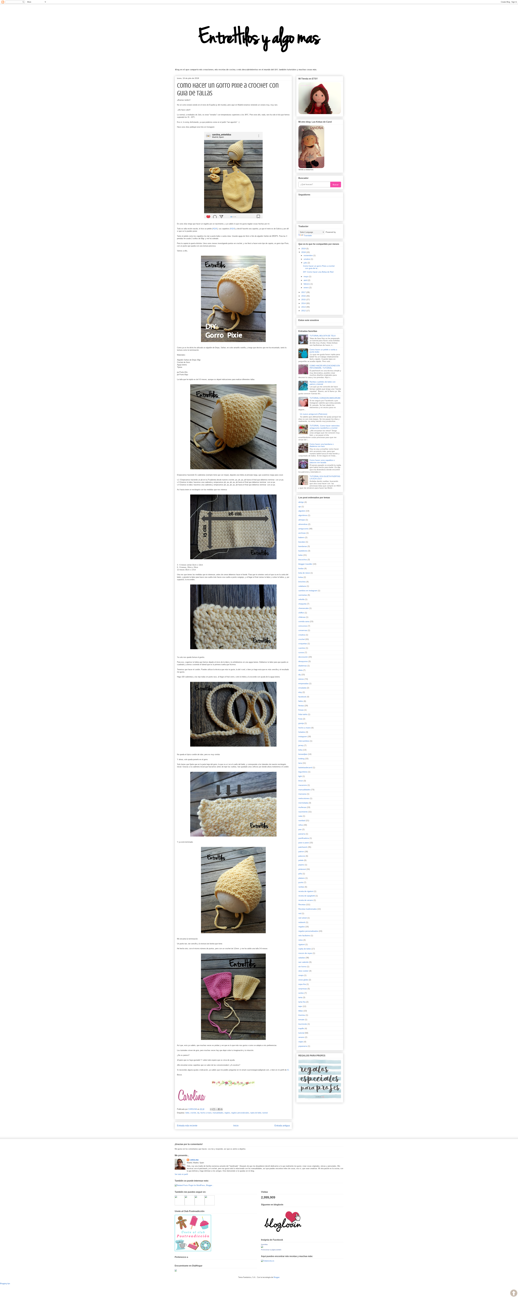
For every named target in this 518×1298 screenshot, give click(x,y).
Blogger (276, 1277)
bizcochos (302, 559)
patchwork (302, 847)
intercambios (303, 741)
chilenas (301, 617)
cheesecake (303, 608)
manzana (302, 794)
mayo (306, 276)
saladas (301, 958)
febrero (307, 284)
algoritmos (302, 515)
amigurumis (303, 529)
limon (300, 781)
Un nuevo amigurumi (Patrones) (313, 414)
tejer (300, 1006)
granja (301, 723)
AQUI (215, 229)
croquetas (302, 643)
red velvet (302, 918)
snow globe (303, 980)
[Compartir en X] (216, 1109)
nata (300, 816)
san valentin (303, 962)
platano (301, 878)
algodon (301, 511)
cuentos (301, 648)
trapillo (301, 1028)
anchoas (302, 533)
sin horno (302, 966)
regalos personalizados (240, 1113)
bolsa (300, 577)
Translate (308, 235)
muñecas (302, 807)
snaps (301, 975)
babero (301, 537)
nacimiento (303, 812)
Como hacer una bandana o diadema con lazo (322, 445)
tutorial (265, 1113)
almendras (302, 524)
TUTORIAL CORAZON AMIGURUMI (325, 398)
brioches (302, 582)
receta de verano (305, 900)
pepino (301, 865)
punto (300, 882)
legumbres (302, 772)
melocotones (303, 798)
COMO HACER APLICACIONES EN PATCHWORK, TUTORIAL (325, 367)
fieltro (300, 701)
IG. (288, 1070)
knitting (301, 758)
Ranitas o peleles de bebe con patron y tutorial (322, 383)
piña (300, 874)
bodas (301, 568)
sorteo (301, 993)
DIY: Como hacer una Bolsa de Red (318, 272)
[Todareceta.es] (267, 1261)
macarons (302, 785)
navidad (301, 820)
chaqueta (302, 604)
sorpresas (302, 989)
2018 (303, 252)
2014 (303, 303)
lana (300, 763)
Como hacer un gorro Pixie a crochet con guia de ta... (319, 267)
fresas (301, 710)
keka (300, 750)
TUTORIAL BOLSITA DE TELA (322, 336)
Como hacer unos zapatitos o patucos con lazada (322, 461)
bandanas (302, 546)
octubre (307, 259)
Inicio (235, 1125)
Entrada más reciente (187, 1125)
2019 (303, 248)
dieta (300, 670)
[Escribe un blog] (213, 1109)
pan (300, 829)
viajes (300, 1042)
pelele (301, 860)
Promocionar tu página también (271, 1250)
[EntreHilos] (262, 1247)
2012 (303, 310)
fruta (300, 719)
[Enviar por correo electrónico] (211, 1109)
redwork (301, 922)
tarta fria (302, 1002)
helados (301, 732)
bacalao (301, 542)
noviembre (308, 255)
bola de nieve (304, 573)
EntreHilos (264, 1244)
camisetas (302, 595)
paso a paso (303, 843)
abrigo (301, 502)
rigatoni (301, 944)
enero (306, 287)
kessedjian (302, 754)
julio (306, 263)
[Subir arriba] (513, 1293)
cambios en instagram (307, 590)
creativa (301, 635)
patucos (301, 856)
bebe (187, 1113)
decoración (303, 657)
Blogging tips (5, 1283)
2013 (303, 307)
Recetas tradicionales (307, 909)
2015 (303, 299)
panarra (301, 834)
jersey (301, 745)
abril (306, 280)
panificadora (303, 838)
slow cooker (303, 971)
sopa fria (302, 984)
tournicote (302, 1024)
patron (301, 851)
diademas (302, 666)
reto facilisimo (304, 935)
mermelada (303, 803)
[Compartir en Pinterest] (221, 1109)
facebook (302, 697)
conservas (302, 630)
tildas (300, 1011)
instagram (302, 736)
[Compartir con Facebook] (219, 1109)
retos (300, 940)
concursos (302, 626)
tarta (300, 997)
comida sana (303, 621)
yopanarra (302, 1046)
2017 (303, 292)
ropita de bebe (255, 1113)
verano (301, 1037)
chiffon (301, 613)
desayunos (303, 661)
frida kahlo (302, 714)
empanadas (303, 683)
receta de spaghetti (306, 896)
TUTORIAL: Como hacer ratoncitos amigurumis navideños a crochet (325, 427)
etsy (300, 692)
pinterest (302, 869)
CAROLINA (194, 1160)
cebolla (301, 599)
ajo (299, 506)
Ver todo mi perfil (181, 1174)
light (300, 776)
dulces (301, 679)
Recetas (301, 904)
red (299, 913)
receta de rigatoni (305, 891)
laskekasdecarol (305, 767)
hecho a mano (206, 1113)
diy (198, 1113)
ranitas (301, 887)
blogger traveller (305, 564)
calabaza (302, 586)
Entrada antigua (282, 1125)
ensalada (302, 688)
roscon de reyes (305, 953)
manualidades (218, 1113)
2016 (303, 296)
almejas (301, 520)
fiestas (301, 705)
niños (300, 825)
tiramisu (301, 1015)
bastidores (302, 551)
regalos (227, 1113)
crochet (193, 1113)
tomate (301, 1019)
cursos (301, 652)
